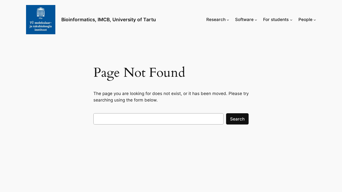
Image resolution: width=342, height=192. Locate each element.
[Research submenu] (228, 19)
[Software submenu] (256, 19)
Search (237, 119)
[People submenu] (314, 19)
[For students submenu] (291, 19)
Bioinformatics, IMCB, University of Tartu (108, 19)
